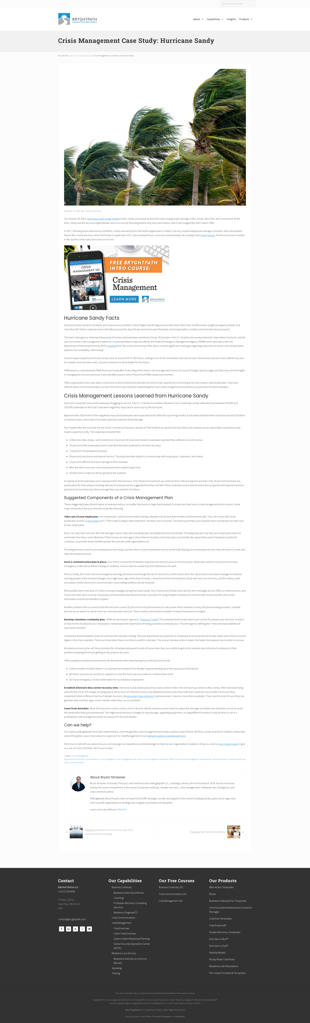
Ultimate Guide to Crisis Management (166, 735)
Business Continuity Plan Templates (227, 900)
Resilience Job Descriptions (223, 966)
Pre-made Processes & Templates (227, 972)
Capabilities (213, 19)
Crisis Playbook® (217, 925)
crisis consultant (92, 759)
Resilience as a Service (124, 953)
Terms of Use (179, 1009)
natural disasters (77, 762)
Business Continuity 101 (171, 887)
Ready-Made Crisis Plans (221, 959)
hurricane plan (206, 759)
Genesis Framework (163, 1016)
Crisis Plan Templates (220, 918)
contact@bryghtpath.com (72, 919)
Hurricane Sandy (220, 759)
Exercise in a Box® (218, 939)
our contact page (228, 743)
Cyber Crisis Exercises (125, 933)
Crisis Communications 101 (173, 894)
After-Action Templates (221, 887)
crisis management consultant (155, 759)
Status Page (168, 1009)
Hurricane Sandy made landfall (103, 218)
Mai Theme (146, 1016)
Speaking (117, 968)
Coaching (119, 897)
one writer (93, 520)
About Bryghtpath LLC (134, 1009)
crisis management (108, 759)
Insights (231, 19)
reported (112, 345)
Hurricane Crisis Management (186, 759)
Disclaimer (149, 1009)
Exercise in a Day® (218, 945)
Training (116, 973)
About (196, 19)
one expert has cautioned (139, 696)
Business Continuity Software (129, 892)
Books (212, 894)
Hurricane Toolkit (149, 619)
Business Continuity (76, 759)
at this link (121, 809)
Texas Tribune (207, 235)
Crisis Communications (123, 917)
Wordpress (180, 1016)
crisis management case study (129, 759)
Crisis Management (80, 755)
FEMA (171, 759)
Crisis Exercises (121, 928)
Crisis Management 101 (171, 900)
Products (244, 19)
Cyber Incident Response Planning (132, 938)
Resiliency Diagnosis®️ (126, 912)
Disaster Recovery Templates (224, 932)
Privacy (158, 1009)
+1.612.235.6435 (66, 891)
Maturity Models (217, 952)
